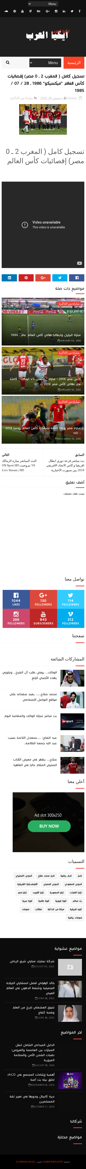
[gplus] (47, 11)
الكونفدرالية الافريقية (27, 884)
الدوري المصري (51, 884)
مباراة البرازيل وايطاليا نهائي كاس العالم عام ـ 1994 (46, 335)
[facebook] (79, 11)
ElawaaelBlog (26, 1162)
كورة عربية (27, 901)
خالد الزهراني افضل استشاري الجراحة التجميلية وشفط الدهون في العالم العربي (30, 988)
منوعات (25, 909)
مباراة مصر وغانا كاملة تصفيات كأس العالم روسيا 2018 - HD (43, 430)
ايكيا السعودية (57, 892)
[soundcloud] (6, 11)
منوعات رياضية (75, 917)
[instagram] (56, 11)
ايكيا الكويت (38, 892)
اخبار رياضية (66, 875)
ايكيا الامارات (76, 892)
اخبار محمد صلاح (46, 875)
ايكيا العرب (61, 31)
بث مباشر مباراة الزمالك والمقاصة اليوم (30, 716)
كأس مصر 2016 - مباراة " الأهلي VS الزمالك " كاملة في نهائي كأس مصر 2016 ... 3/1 (45, 381)
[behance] (38, 11)
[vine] (30, 11)
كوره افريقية (76, 909)
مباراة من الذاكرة (21, 98)
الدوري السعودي (73, 884)
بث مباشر (77, 901)
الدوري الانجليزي (24, 875)
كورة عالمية (43, 901)
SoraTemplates (53, 1162)
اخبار (80, 875)
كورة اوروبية (61, 901)
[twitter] (72, 11)
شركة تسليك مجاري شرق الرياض (32, 961)
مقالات (38, 909)
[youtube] (22, 11)
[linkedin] (64, 11)
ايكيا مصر (22, 892)
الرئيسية (74, 63)
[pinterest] (14, 11)
